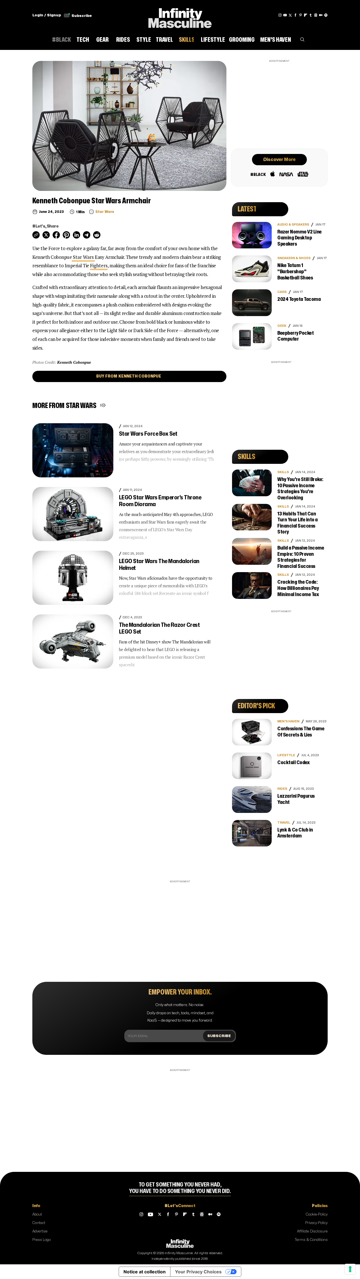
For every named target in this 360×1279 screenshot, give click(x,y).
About (37, 1214)
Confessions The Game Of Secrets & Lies (300, 731)
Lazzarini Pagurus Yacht (296, 799)
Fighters (98, 265)
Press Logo (41, 1239)
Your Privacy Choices (198, 1271)
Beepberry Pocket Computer (295, 336)
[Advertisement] (279, 103)
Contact (38, 1223)
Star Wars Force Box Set (148, 433)
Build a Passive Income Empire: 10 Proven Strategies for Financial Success (300, 557)
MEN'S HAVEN (288, 721)
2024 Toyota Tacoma (299, 299)
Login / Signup (46, 15)
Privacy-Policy (316, 1223)
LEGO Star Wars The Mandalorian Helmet (159, 565)
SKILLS (283, 472)
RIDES (282, 788)
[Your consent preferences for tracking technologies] (350, 1269)
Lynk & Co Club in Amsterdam (295, 833)
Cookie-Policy (317, 1214)
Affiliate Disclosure (312, 1231)
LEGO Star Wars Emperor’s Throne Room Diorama (160, 501)
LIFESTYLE (286, 755)
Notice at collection (144, 1271)
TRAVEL (283, 822)
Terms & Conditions (311, 1239)
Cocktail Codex (293, 762)
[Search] (302, 40)
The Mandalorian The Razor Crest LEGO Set (159, 628)
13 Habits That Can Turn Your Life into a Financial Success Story (297, 523)
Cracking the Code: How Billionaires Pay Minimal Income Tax (298, 588)
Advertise (40, 1231)
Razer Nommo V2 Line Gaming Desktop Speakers (299, 238)
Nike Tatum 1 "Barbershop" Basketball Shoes (295, 271)
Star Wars (83, 257)
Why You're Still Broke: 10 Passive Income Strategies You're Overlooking (300, 488)
